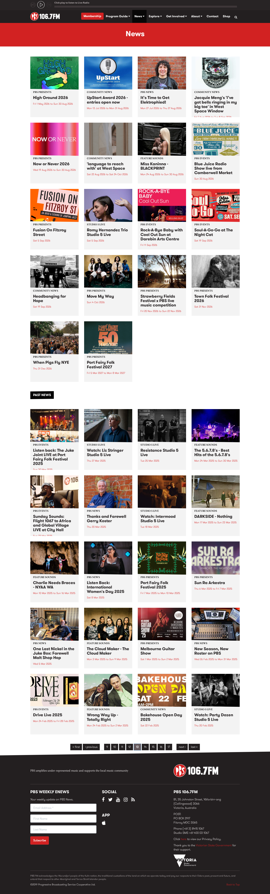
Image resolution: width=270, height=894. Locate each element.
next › (182, 747)
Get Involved (175, 16)
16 (161, 747)
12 (129, 747)
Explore (154, 16)
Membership (92, 16)
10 (114, 747)
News (138, 16)
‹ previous (91, 747)
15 (153, 747)
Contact (212, 16)
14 (145, 747)
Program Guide (117, 16)
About (196, 16)
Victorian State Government (214, 845)
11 (122, 747)
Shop (226, 16)
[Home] (46, 16)
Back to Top (233, 884)
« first (76, 747)
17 (169, 747)
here (183, 839)
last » (194, 747)
